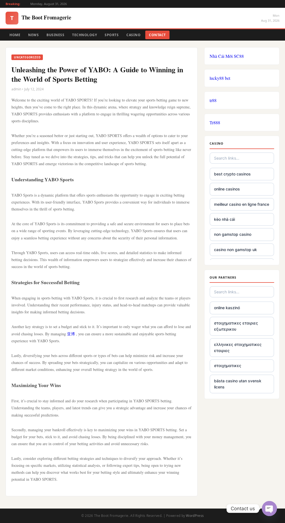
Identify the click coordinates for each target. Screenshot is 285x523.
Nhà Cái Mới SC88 (227, 56)
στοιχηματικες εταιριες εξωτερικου (236, 326)
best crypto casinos (232, 174)
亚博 (71, 333)
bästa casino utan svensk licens (237, 383)
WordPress (195, 515)
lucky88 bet (220, 78)
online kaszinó (227, 307)
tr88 (213, 100)
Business (55, 35)
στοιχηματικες (227, 365)
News (33, 35)
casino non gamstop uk (235, 249)
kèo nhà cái (224, 219)
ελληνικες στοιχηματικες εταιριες (238, 347)
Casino (133, 35)
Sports (112, 35)
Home (14, 35)
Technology (84, 35)
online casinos (227, 189)
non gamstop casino (232, 234)
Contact (157, 35)
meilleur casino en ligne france (241, 204)
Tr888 (215, 122)
